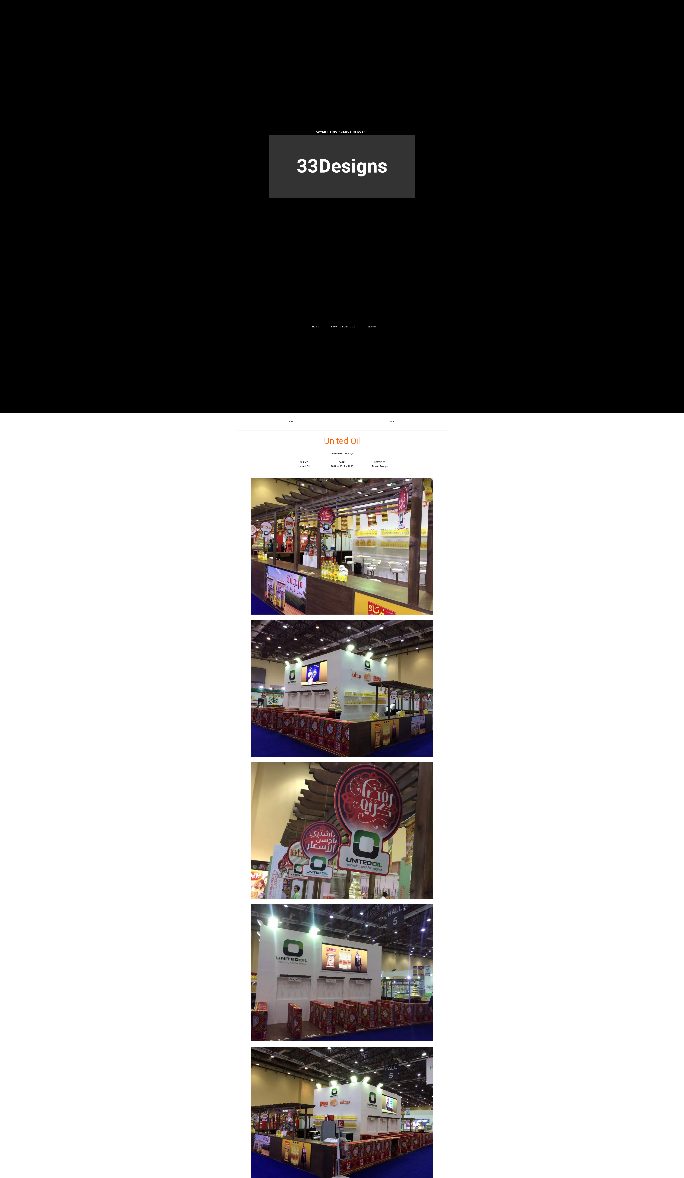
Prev (292, 421)
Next (393, 421)
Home (315, 327)
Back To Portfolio (343, 327)
